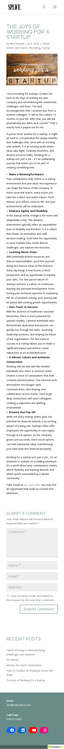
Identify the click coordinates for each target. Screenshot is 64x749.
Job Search (21, 47)
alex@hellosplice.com (18, 705)
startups (33, 93)
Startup (46, 47)
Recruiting (34, 47)
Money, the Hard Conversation (24, 665)
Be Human (12, 659)
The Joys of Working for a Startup (25, 680)
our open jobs (32, 484)
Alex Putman (17, 43)
